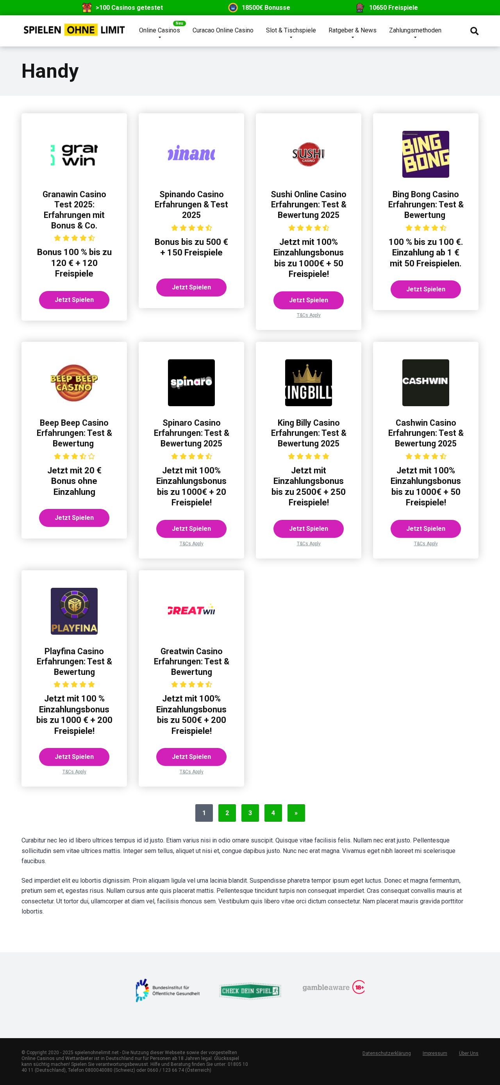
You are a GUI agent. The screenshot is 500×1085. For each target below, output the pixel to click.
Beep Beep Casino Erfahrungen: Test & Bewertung (74, 433)
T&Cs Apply (309, 315)
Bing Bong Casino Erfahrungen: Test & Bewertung (426, 204)
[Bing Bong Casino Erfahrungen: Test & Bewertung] (425, 175)
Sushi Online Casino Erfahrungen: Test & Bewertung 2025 (308, 204)
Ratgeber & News (353, 30)
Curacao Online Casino (223, 30)
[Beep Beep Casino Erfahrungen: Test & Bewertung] (74, 404)
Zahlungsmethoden (415, 30)
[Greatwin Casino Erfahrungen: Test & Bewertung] (191, 632)
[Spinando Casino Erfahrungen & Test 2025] (191, 175)
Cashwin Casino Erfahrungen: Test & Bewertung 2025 (426, 433)
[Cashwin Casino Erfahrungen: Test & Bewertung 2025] (425, 404)
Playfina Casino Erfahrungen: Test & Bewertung (74, 661)
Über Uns (469, 1053)
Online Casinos (159, 30)
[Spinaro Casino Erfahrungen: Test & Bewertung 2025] (191, 404)
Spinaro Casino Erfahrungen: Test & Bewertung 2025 (191, 433)
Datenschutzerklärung (386, 1053)
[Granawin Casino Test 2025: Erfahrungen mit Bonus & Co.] (74, 175)
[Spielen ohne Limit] (74, 26)
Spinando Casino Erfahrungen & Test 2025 (191, 204)
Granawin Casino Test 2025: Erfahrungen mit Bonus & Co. (74, 209)
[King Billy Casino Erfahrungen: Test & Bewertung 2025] (308, 404)
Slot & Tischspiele (291, 30)
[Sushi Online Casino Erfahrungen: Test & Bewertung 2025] (308, 175)
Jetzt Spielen (74, 299)
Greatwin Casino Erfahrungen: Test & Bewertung (191, 661)
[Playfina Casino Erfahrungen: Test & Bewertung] (74, 632)
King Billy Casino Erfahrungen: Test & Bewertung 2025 (308, 433)
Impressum (435, 1053)
